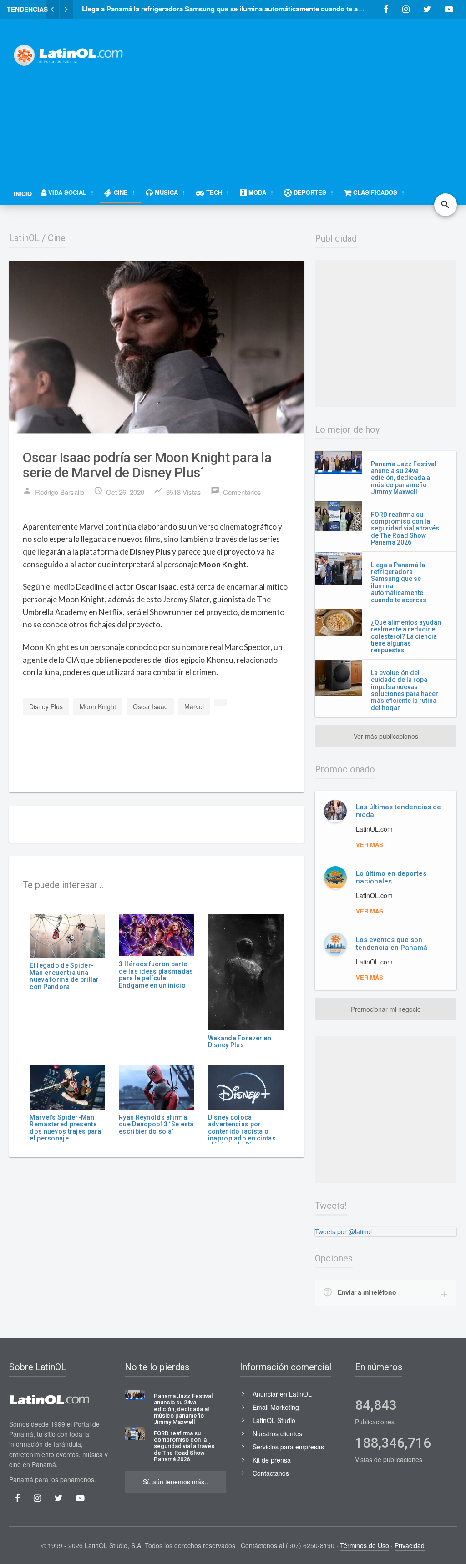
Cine (57, 237)
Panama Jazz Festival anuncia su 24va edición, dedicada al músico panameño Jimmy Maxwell (403, 478)
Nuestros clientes (277, 1433)
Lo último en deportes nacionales (391, 877)
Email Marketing (276, 1407)
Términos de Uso (364, 1545)
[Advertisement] (304, 94)
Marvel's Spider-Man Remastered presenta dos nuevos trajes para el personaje (65, 1128)
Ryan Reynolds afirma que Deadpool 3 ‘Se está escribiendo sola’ (156, 1124)
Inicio (23, 193)
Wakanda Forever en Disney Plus (239, 1041)
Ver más (369, 844)
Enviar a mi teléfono (367, 1292)
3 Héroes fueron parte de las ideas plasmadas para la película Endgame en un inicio (156, 974)
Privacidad (410, 1545)
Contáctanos (271, 1473)
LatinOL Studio (274, 1420)
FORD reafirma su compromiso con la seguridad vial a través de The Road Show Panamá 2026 (405, 528)
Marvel (194, 706)
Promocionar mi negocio (386, 1009)
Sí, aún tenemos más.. (175, 1481)
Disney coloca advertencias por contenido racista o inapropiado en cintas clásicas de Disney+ (242, 1131)
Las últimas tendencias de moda (398, 811)
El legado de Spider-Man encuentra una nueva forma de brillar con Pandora (64, 976)
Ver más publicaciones (386, 736)
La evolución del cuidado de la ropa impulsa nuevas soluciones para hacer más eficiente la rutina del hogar (404, 690)
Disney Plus (46, 706)
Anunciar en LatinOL (282, 1393)
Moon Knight (98, 706)
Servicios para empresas (288, 1446)
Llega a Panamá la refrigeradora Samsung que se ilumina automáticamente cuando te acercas (398, 582)
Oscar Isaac (150, 706)
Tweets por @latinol (343, 1231)
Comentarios (236, 491)
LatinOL (24, 237)
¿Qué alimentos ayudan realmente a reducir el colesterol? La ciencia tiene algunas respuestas (406, 636)
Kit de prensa (272, 1459)
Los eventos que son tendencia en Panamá (391, 944)
